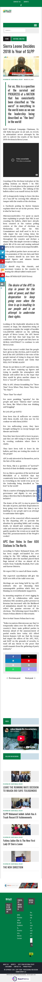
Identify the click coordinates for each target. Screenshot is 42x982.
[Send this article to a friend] (13, 665)
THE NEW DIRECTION (13, 867)
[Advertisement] (22, 17)
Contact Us (16, 2)
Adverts (26, 2)
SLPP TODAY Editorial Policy (26, 964)
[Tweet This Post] (29, 656)
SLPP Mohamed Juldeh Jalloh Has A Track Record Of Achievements (19, 815)
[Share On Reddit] (2, 266)
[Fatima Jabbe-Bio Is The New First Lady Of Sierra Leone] (21, 834)
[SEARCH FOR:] (15, 30)
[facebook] (21, 5)
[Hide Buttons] (1, 287)
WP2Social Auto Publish (13, 974)
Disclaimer (8, 966)
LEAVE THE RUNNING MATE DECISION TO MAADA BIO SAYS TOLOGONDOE (21, 788)
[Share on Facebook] (13, 656)
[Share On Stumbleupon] (2, 270)
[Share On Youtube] (2, 275)
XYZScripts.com (31, 974)
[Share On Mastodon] (29, 669)
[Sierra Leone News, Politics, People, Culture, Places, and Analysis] (8, 11)
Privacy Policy (27, 966)
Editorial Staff (17, 79)
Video (7, 721)
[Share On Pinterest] (2, 261)
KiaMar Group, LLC (21, 972)
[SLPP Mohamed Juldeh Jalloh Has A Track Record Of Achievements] (21, 807)
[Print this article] (29, 665)
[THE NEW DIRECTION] (21, 860)
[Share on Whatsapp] (13, 669)
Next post (29, 678)
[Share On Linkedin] (2, 257)
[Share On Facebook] (2, 248)
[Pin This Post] (29, 661)
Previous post (14, 678)
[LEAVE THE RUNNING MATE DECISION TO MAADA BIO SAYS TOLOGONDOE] (21, 780)
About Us (6, 964)
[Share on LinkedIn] (13, 661)
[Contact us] (2, 284)
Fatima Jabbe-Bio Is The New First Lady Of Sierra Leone (19, 842)
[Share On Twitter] (2, 252)
